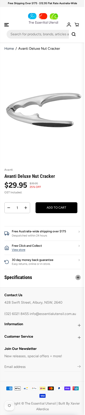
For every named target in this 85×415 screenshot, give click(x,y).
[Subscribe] (76, 367)
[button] (7, 25)
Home (9, 48)
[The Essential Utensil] (42, 18)
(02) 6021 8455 (16, 314)
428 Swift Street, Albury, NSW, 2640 (33, 302)
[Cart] (77, 25)
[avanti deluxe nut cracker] (43, 108)
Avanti (8, 169)
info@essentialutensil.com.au (53, 314)
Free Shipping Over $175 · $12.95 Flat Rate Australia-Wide (42, 3)
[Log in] (69, 25)
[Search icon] (73, 34)
